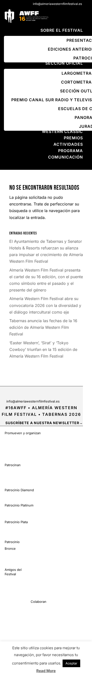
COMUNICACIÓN (65, 157)
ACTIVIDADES (68, 144)
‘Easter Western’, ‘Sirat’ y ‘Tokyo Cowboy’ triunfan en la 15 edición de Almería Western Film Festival (43, 349)
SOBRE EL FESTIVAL (61, 30)
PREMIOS (73, 137)
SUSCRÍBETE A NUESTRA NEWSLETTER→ (44, 423)
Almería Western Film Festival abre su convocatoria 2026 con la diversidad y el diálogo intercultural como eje (45, 305)
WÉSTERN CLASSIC (62, 131)
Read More (46, 670)
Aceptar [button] (71, 663)
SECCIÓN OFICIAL (64, 63)
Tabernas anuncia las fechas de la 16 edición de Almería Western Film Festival (43, 327)
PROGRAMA (70, 150)
